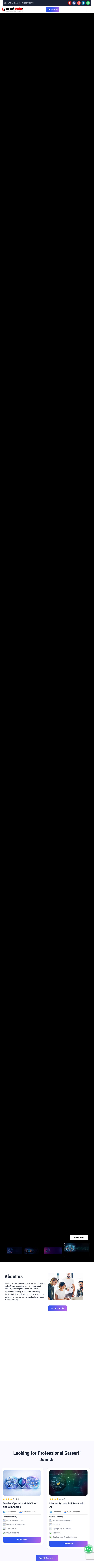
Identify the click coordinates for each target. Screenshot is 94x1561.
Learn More (79, 1237)
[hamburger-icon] (89, 9)
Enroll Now (24, 1544)
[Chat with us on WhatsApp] (88, 1549)
